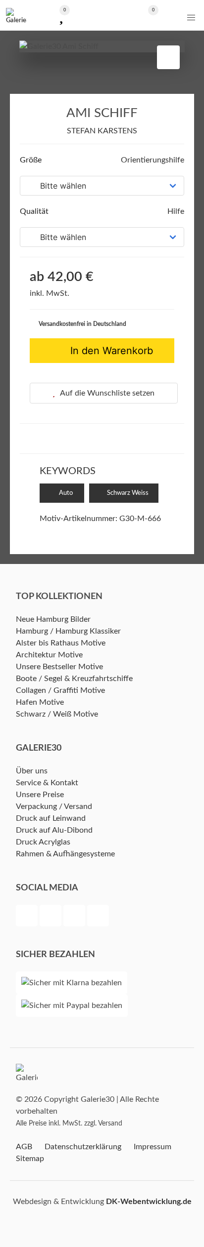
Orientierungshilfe (151, 160)
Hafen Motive (40, 702)
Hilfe (174, 211)
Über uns (32, 771)
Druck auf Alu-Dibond (54, 830)
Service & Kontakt (47, 783)
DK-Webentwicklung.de (149, 1202)
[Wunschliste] (61, 15)
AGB (24, 1147)
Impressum (152, 1147)
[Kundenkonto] (102, 15)
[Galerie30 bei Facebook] (28, 917)
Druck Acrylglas (43, 842)
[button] (191, 18)
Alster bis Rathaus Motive (60, 643)
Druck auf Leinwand (51, 818)
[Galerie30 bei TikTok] (98, 917)
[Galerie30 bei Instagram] (75, 917)
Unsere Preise (40, 795)
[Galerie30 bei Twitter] (51, 917)
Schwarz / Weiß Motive (57, 714)
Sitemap (30, 1159)
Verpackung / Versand (54, 806)
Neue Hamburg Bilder (53, 619)
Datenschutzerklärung (83, 1147)
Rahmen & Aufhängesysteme (65, 854)
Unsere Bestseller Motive (59, 667)
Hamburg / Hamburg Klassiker (68, 631)
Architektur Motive (49, 655)
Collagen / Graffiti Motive (60, 690)
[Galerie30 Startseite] (16, 15)
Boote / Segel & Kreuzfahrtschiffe (74, 679)
